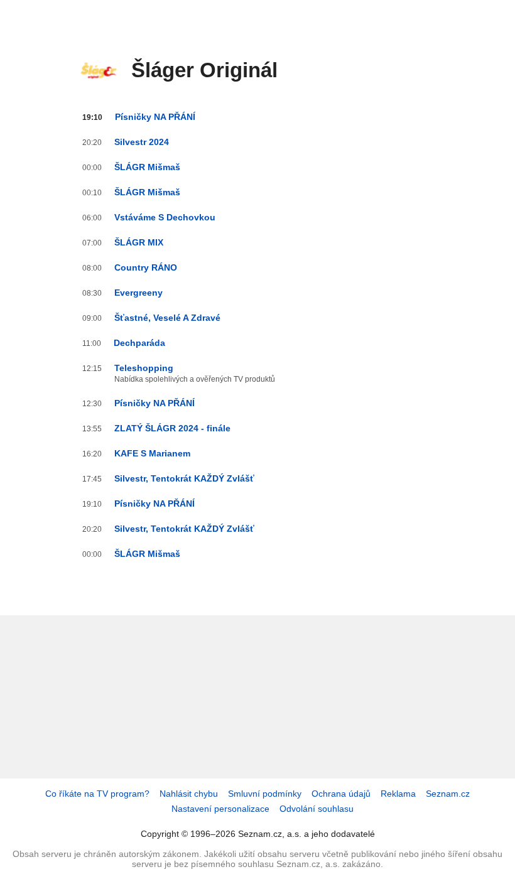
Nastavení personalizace (220, 809)
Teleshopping (143, 368)
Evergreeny (138, 293)
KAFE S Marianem (152, 453)
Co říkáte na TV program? (97, 794)
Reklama (398, 794)
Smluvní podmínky (264, 794)
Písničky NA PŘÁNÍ (155, 117)
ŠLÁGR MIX (138, 242)
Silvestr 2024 (141, 142)
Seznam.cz (448, 794)
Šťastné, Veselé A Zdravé (167, 318)
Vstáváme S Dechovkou (164, 217)
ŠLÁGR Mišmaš (147, 167)
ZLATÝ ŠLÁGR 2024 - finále (172, 428)
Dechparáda (139, 343)
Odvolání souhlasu (316, 809)
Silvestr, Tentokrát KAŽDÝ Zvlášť (184, 478)
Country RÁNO (145, 267)
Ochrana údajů (341, 794)
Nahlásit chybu (189, 794)
